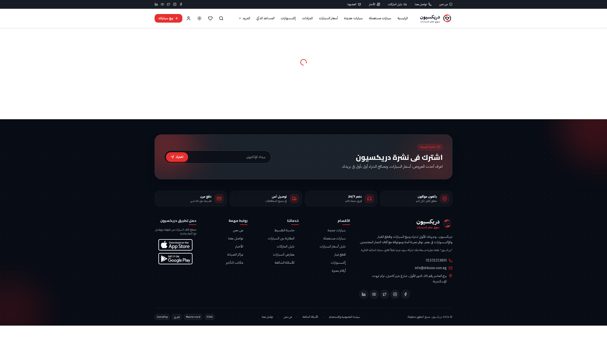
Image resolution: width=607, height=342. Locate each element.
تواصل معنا (421, 4)
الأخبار (372, 4)
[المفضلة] (210, 18)
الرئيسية (402, 18)
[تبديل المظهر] (199, 18)
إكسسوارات (288, 18)
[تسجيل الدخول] (188, 18)
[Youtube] (162, 4)
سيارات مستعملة (380, 18)
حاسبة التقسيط (284, 230)
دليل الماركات (395, 4)
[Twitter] (168, 4)
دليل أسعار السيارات (333, 246)
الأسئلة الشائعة (284, 262)
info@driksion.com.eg (431, 268)
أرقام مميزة (339, 270)
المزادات (307, 18)
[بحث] (221, 18)
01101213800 (436, 260)
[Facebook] (181, 4)
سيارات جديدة (353, 18)
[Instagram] (174, 4)
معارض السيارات (283, 254)
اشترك (179, 156)
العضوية (351, 4)
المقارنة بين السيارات (281, 238)
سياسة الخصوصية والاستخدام (344, 317)
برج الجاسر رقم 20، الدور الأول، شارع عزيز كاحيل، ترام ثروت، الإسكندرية (409, 278)
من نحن (443, 4)
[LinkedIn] (156, 4)
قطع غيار (340, 254)
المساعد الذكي (265, 18)
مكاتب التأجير (234, 262)
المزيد (246, 18)
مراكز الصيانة (235, 254)
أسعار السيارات (328, 18)
